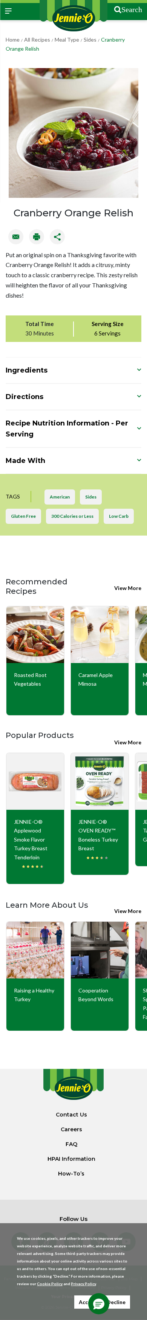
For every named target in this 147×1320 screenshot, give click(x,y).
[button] (98, 1303)
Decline (116, 1302)
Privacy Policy (83, 1283)
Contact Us (71, 1114)
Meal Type (67, 39)
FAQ (71, 1144)
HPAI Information (71, 1158)
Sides (90, 39)
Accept (87, 1302)
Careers (71, 1129)
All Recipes (37, 39)
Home (13, 39)
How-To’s (71, 1173)
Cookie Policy (50, 1283)
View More (127, 588)
